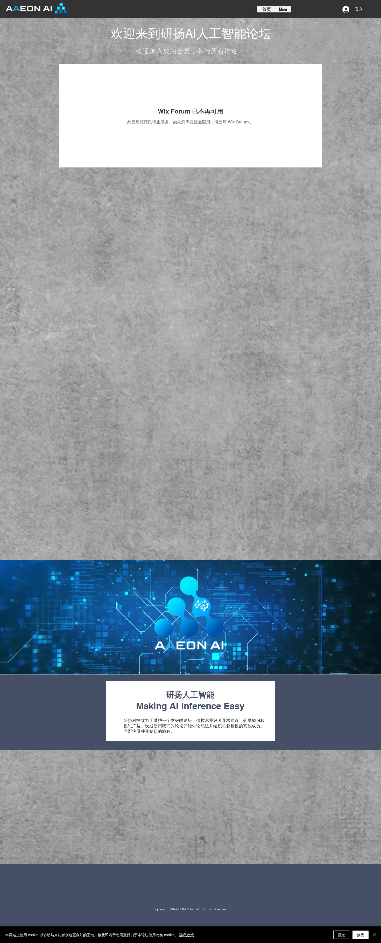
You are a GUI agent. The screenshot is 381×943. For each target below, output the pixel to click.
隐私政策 (186, 934)
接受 (360, 934)
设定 (341, 934)
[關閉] (375, 935)
